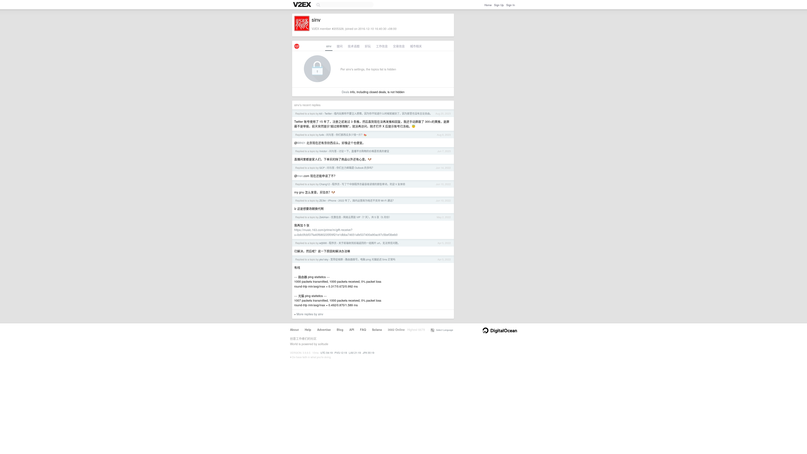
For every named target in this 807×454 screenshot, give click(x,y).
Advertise (324, 329)
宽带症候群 (336, 259)
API (351, 329)
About (294, 329)
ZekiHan (324, 217)
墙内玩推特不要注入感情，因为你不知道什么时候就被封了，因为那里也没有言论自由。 (383, 113)
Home (488, 5)
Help (308, 329)
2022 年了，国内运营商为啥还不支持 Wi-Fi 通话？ (366, 200)
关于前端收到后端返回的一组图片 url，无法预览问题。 (369, 243)
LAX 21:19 (355, 352)
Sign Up (499, 5)
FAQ (363, 329)
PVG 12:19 (341, 352)
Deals (345, 92)
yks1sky (323, 259)
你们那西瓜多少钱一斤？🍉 (351, 134)
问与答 (330, 134)
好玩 (368, 46)
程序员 (336, 184)
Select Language (443, 329)
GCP (322, 167)
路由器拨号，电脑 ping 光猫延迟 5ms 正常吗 (370, 259)
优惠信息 (336, 217)
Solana (377, 329)
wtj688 (323, 243)
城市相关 (416, 46)
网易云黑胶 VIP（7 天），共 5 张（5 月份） (367, 217)
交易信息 (399, 46)
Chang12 (324, 184)
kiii (320, 113)
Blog (340, 329)
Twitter (328, 113)
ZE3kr (322, 200)
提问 (340, 46)
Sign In (510, 5)
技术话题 (354, 46)
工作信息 (382, 46)
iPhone (332, 200)
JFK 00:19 (368, 352)
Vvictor (323, 151)
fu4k (321, 134)
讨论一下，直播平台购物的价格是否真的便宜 (364, 151)
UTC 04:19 (326, 352)
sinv (328, 46)
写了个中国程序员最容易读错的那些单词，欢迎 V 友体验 (373, 184)
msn (300, 176)
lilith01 (301, 143)
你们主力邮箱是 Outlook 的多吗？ (355, 167)
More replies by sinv (310, 314)
